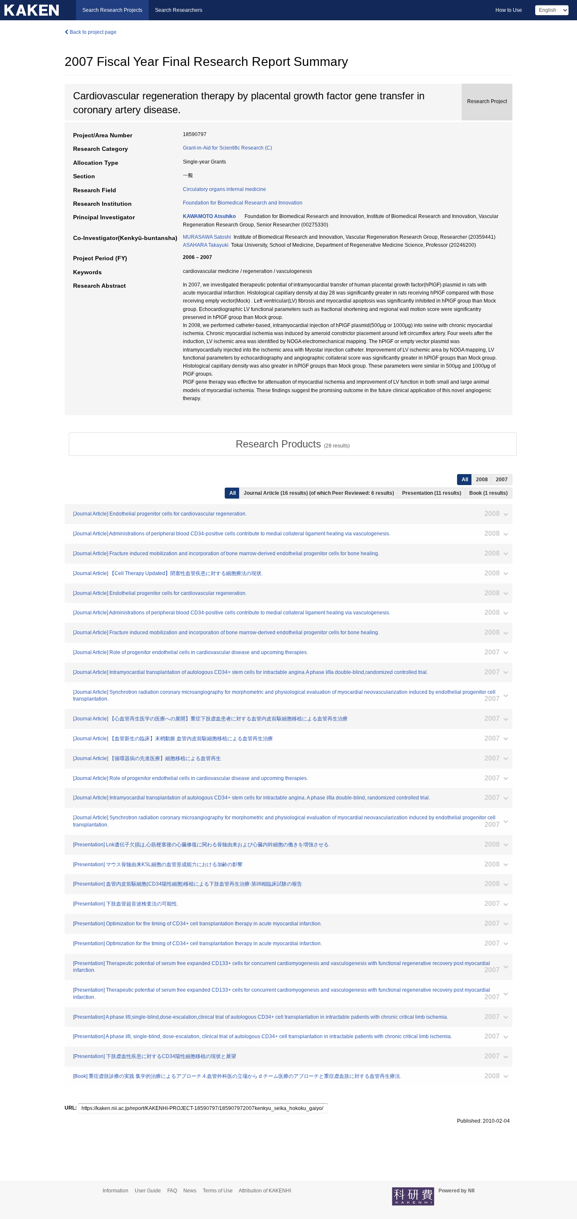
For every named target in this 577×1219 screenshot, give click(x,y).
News (189, 1191)
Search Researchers (178, 10)
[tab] (293, 444)
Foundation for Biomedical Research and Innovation (242, 203)
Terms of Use (218, 1191)
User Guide (148, 1191)
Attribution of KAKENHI (265, 1191)
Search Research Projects (112, 10)
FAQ (172, 1191)
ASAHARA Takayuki (206, 245)
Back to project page (92, 32)
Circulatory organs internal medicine (224, 189)
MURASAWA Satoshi (207, 237)
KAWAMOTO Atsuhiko (209, 216)
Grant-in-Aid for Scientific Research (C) (227, 148)
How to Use (508, 10)
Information (115, 1191)
